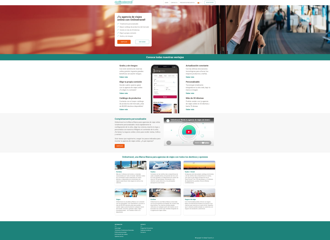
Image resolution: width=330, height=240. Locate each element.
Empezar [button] (124, 42)
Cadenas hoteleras (146, 230)
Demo (166, 2)
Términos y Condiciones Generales (124, 230)
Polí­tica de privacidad (120, 232)
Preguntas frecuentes (187, 2)
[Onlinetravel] (124, 2)
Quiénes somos (119, 236)
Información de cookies (121, 234)
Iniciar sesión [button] (209, 2)
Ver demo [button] (142, 42)
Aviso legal (118, 228)
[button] (199, 2)
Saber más (123, 77)
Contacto (174, 2)
